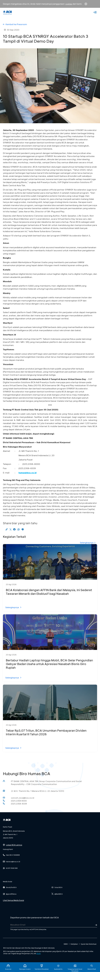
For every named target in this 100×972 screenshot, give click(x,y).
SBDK (66, 944)
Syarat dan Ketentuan (88, 944)
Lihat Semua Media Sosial (13, 900)
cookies (68, 4)
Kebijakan (74, 944)
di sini (38, 953)
